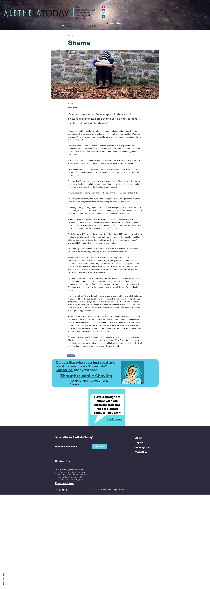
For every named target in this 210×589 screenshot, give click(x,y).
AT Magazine (142, 447)
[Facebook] (103, 10)
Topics (139, 442)
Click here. (114, 419)
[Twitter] (103, 13)
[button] (121, 7)
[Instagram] (103, 7)
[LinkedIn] (103, 16)
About (138, 438)
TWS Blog (141, 452)
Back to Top (4, 579)
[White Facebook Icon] (56, 490)
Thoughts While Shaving (86, 375)
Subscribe (64, 370)
